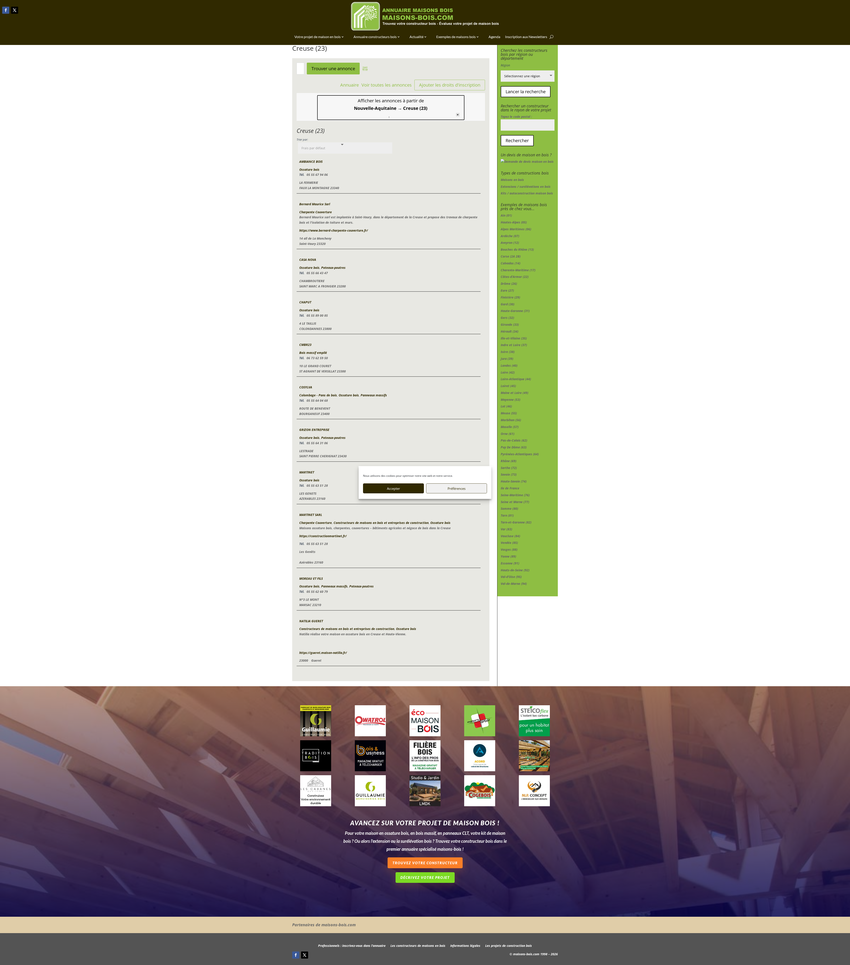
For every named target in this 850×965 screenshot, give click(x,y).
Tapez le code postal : (516, 116)
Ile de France (510, 488)
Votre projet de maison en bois (317, 37)
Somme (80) (509, 508)
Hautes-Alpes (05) (514, 222)
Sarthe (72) (509, 468)
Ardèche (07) (510, 236)
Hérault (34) (509, 331)
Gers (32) (507, 318)
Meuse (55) (509, 413)
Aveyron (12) (510, 242)
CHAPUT (305, 302)
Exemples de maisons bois (456, 37)
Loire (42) (508, 372)
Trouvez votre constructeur (425, 863)
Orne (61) (507, 434)
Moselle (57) (510, 427)
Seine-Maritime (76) (515, 495)
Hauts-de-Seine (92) (515, 570)
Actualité (416, 37)
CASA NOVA (307, 260)
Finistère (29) (510, 297)
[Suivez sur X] (14, 10)
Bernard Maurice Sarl (314, 204)
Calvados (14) (510, 263)
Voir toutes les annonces (386, 85)
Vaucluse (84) (510, 536)
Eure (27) (507, 290)
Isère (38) (508, 352)
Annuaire (349, 85)
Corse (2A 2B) (511, 256)
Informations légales (465, 946)
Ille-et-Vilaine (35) (514, 338)
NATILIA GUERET (311, 621)
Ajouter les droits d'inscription (449, 85)
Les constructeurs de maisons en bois (417, 946)
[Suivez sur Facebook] (5, 10)
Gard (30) (507, 304)
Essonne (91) (510, 563)
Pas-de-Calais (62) (514, 440)
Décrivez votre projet (425, 877)
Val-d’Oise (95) (511, 577)
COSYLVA (305, 387)
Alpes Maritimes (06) (516, 229)
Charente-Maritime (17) (518, 270)
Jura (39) (507, 359)
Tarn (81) (507, 515)
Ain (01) (506, 215)
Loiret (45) (508, 386)
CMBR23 (305, 345)
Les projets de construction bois (508, 946)
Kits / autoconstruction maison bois (527, 193)
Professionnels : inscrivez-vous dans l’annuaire (352, 946)
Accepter (393, 488)
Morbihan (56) (511, 420)
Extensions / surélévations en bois (526, 186)
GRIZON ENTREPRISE (314, 430)
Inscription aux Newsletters (526, 37)
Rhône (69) (508, 461)
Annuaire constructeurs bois (375, 37)
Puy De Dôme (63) (514, 447)
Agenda (494, 37)
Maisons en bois (512, 180)
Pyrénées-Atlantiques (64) (520, 454)
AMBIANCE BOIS (311, 161)
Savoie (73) (509, 474)
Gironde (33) (510, 324)
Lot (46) (506, 406)
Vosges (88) (509, 549)
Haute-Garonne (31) (515, 311)
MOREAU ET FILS (311, 578)
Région (505, 65)
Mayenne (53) (510, 399)
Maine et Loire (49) (514, 393)
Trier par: (302, 139)
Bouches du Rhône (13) (517, 249)
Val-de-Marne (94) (514, 583)
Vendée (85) (509, 543)
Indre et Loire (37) (514, 345)
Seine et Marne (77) (515, 502)
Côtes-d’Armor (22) (515, 277)
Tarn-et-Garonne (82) (516, 522)
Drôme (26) (509, 283)
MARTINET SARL (310, 515)
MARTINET (306, 472)
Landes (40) (509, 365)
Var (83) (506, 529)
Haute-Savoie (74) (514, 481)
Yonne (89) (508, 556)
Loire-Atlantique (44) (516, 379)
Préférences (457, 488)
